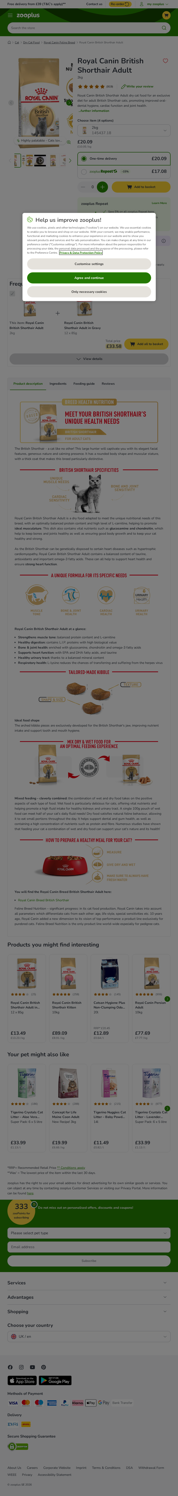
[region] (89, 257)
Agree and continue (89, 278)
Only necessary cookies (89, 292)
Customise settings (89, 264)
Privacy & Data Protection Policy (81, 253)
